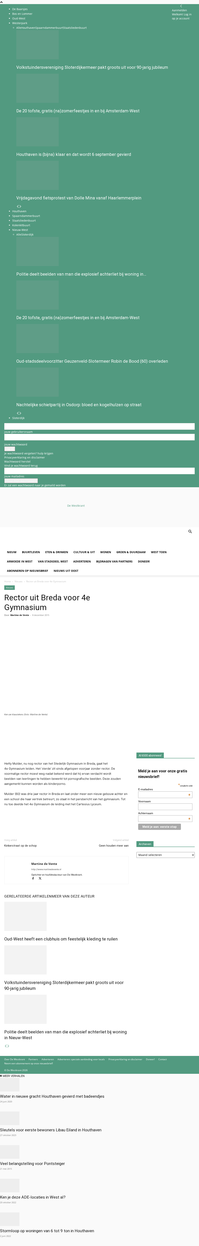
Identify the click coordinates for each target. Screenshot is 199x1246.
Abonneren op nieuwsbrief (27, 571)
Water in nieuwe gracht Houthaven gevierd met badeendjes (52, 1096)
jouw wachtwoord (15, 444)
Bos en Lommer (22, 14)
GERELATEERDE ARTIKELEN (27, 896)
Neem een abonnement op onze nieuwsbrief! (28, 1063)
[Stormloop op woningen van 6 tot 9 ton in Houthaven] (99, 1219)
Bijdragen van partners (114, 561)
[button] (190, 532)
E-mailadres (164, 789)
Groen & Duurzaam (131, 552)
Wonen (105, 552)
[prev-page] (5, 1046)
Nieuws (19, 581)
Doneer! (144, 561)
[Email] (26, 631)
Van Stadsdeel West (53, 561)
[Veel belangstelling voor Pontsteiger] (99, 1152)
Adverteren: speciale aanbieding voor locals (81, 1059)
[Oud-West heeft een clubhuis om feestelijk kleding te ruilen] (66, 916)
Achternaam (164, 813)
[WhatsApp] (17, 631)
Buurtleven (31, 552)
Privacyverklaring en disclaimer (24, 457)
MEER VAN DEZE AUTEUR (72, 896)
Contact (162, 1059)
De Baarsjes (20, 9)
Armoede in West (19, 561)
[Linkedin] (35, 631)
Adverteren (82, 561)
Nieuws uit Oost (66, 571)
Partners (33, 1059)
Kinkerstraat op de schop (20, 845)
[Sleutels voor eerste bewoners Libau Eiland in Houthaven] (99, 1118)
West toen (159, 552)
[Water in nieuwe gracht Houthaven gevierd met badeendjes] (99, 1084)
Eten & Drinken (56, 552)
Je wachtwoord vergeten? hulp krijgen (28, 453)
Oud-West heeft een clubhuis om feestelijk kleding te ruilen (61, 939)
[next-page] (8, 1046)
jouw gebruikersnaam (18, 432)
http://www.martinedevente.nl (46, 869)
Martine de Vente (19, 615)
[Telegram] (44, 631)
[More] (53, 631)
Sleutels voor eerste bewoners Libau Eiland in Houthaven (50, 1130)
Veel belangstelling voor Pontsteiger (32, 1163)
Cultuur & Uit (84, 552)
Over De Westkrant (14, 1059)
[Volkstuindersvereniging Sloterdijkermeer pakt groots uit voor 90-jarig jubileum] (66, 959)
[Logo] (33, 545)
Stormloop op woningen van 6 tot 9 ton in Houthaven (47, 1231)
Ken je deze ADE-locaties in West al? (32, 1197)
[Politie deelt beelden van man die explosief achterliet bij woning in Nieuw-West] (66, 1009)
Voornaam (144, 801)
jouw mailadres (14, 476)
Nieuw (12, 552)
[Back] (181, 6)
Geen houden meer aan (114, 845)
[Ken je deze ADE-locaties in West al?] (99, 1185)
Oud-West (18, 18)
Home (7, 581)
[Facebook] (8, 631)
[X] (41, 878)
